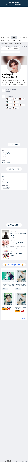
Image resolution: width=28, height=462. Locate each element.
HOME (2, 37)
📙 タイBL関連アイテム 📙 (14, 265)
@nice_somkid (6, 187)
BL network (14, 2)
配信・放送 (25, 37)
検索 (20, 40)
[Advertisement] (14, 21)
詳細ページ (5, 288)
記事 (14, 40)
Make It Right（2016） (16, 253)
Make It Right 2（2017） (17, 243)
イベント (19, 37)
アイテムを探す (23, 318)
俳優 (14, 37)
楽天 (9, 309)
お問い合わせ (24, 461)
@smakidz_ (5, 182)
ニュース (8, 40)
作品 (8, 37)
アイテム (3, 40)
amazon (4, 309)
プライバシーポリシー (16, 461)
